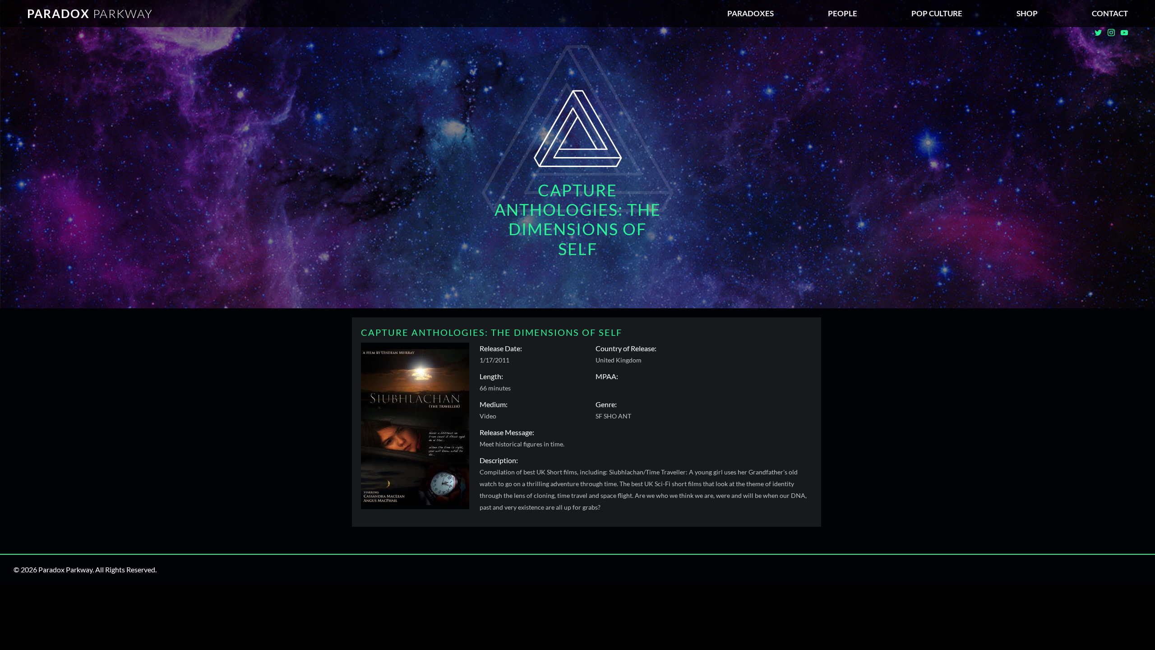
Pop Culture (936, 13)
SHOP (1027, 13)
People (842, 13)
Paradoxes (750, 13)
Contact (1110, 13)
